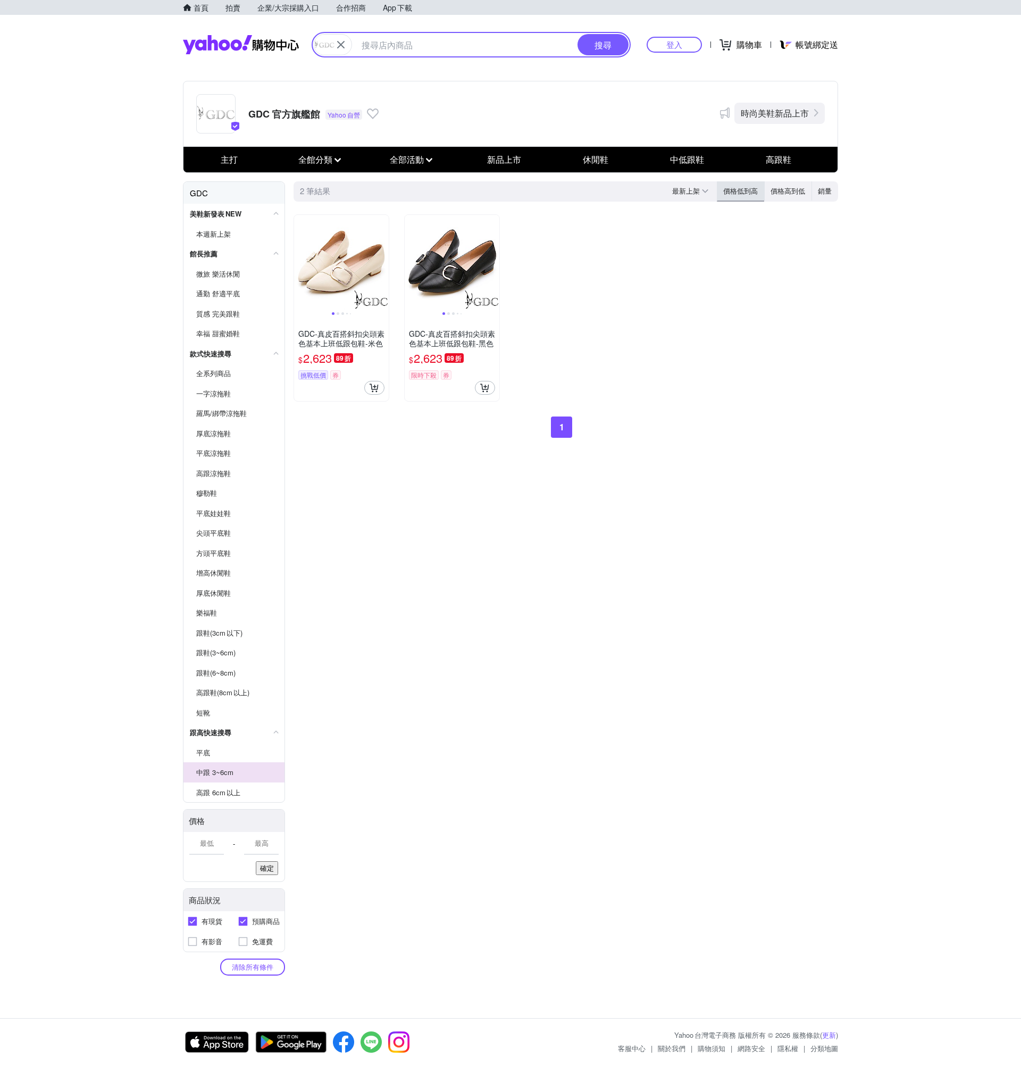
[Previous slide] (301, 262)
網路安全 (751, 1048)
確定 (267, 868)
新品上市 (504, 159)
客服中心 (632, 1048)
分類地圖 (824, 1048)
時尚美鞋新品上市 (775, 113)
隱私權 (787, 1048)
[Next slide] (382, 262)
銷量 (825, 191)
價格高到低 (788, 191)
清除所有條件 (252, 967)
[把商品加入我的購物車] (374, 388)
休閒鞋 (595, 159)
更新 (829, 1035)
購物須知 (711, 1048)
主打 (229, 159)
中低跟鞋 (687, 159)
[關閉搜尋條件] (340, 44)
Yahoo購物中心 (241, 44)
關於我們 (671, 1048)
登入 (674, 44)
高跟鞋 (778, 159)
